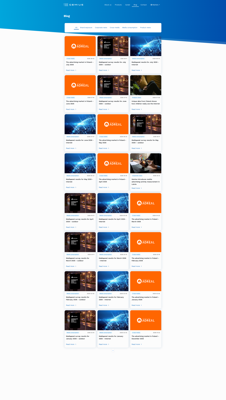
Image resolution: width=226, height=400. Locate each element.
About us (107, 5)
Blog (135, 5)
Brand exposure (86, 27)
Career (127, 5)
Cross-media (114, 27)
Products (118, 5)
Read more (70, 70)
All (76, 27)
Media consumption (129, 27)
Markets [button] (155, 5)
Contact (144, 5)
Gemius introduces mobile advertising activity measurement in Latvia (146, 181)
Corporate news (101, 27)
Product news (145, 27)
